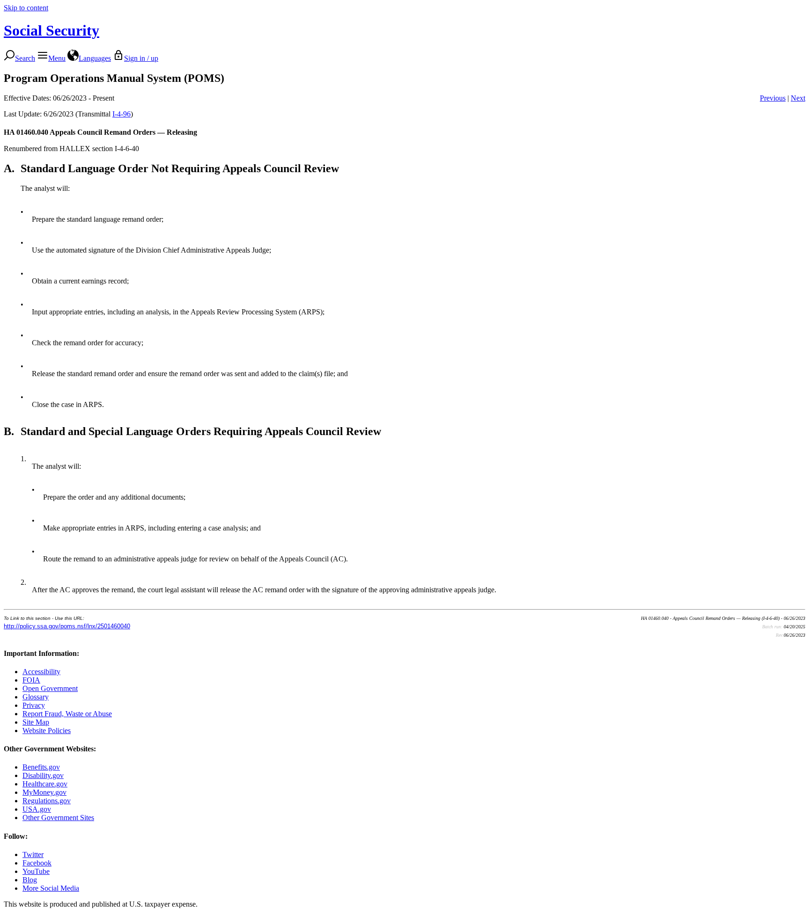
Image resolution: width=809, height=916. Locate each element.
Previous (773, 98)
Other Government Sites (58, 817)
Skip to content (26, 8)
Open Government (50, 688)
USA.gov (36, 809)
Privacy (33, 705)
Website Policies (46, 730)
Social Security (51, 30)
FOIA (31, 680)
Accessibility (41, 672)
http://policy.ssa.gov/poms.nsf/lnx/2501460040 (67, 626)
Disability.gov (43, 775)
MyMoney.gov (44, 792)
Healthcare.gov (44, 784)
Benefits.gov (41, 767)
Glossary (35, 697)
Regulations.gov (46, 801)
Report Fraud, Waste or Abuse (67, 714)
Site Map (35, 722)
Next (798, 98)
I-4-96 (121, 114)
